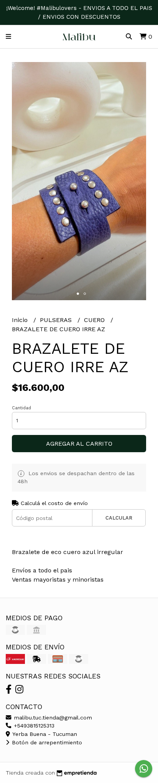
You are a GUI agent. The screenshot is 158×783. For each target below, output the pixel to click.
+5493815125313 (33, 726)
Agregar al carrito (79, 443)
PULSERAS (57, 320)
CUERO (95, 320)
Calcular (118, 518)
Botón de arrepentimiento (46, 742)
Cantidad (21, 407)
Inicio (21, 320)
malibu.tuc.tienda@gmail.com (52, 717)
